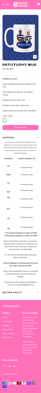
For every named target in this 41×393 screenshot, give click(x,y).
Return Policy (12, 292)
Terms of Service (8, 333)
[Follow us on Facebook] (5, 366)
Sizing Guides (7, 321)
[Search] (7, 5)
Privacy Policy (7, 329)
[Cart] (37, 5)
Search (5, 317)
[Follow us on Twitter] (9, 366)
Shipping (8, 137)
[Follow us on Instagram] (14, 366)
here (25, 257)
